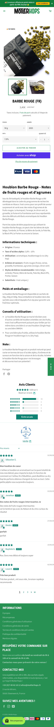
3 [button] (27, 592)
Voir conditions (43, 3)
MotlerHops (12, 714)
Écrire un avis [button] (27, 417)
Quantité (42, 134)
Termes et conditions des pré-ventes (18, 630)
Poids (5, 122)
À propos (6, 613)
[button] (15, 399)
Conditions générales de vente (16, 625)
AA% (4, 134)
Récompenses (9, 617)
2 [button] (23, 592)
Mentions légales (10, 638)
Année (29, 122)
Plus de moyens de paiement (26, 161)
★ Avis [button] (51, 366)
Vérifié (25, 441)
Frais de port (25, 112)
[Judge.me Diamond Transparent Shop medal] (26, 432)
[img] (6, 455)
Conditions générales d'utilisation (17, 621)
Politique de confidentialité (14, 634)
